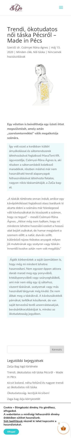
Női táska (39, 52)
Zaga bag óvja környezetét (23, 399)
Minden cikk (24, 52)
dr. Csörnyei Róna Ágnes (32, 47)
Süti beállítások (13, 421)
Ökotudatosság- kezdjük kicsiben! (28, 393)
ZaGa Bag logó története (22, 366)
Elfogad (11, 431)
